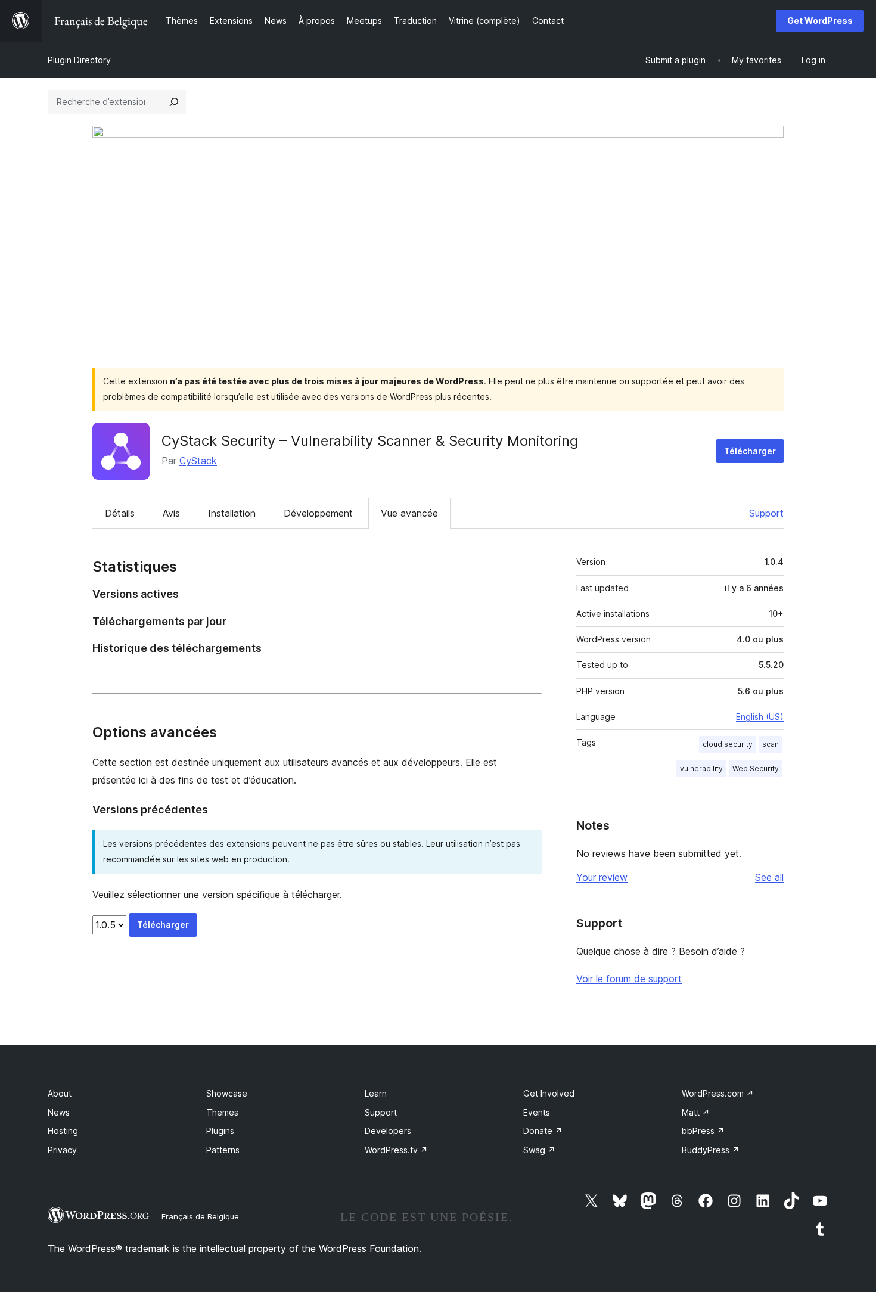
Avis (171, 513)
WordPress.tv (396, 1150)
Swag (539, 1150)
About (60, 1093)
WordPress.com (718, 1093)
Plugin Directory (79, 60)
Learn (376, 1093)
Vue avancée (409, 513)
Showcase (226, 1093)
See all (769, 877)
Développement (318, 513)
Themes (222, 1112)
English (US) (760, 717)
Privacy (62, 1150)
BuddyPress (711, 1150)
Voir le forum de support (629, 978)
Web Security (755, 768)
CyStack (198, 461)
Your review (602, 877)
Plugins (220, 1131)
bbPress (703, 1131)
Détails (120, 513)
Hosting (63, 1131)
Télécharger (750, 451)
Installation (232, 513)
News (59, 1112)
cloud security (728, 744)
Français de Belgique (200, 1216)
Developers (388, 1131)
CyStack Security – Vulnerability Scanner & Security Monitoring (370, 440)
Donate (543, 1131)
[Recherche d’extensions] (174, 102)
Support (766, 513)
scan (770, 744)
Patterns (223, 1150)
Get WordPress (820, 20)
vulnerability (701, 768)
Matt (696, 1112)
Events (536, 1112)
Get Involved (548, 1093)
